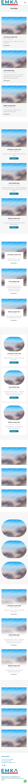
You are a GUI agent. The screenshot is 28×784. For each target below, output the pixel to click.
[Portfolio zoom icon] (14, 25)
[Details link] (17, 25)
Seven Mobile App (9, 70)
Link (10, 25)
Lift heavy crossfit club (10, 37)
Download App (10, 59)
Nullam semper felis (9, 105)
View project (6, 45)
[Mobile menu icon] (25, 2)
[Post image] (14, 94)
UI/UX (5, 38)
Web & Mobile (6, 72)
